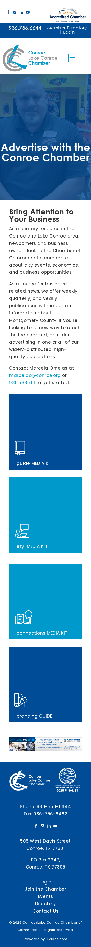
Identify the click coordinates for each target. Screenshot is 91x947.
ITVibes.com (56, 939)
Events (45, 896)
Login (69, 32)
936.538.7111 (22, 383)
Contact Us (45, 911)
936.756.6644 (25, 28)
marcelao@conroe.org (35, 375)
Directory (45, 904)
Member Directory (67, 27)
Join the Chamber (45, 889)
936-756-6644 (54, 807)
